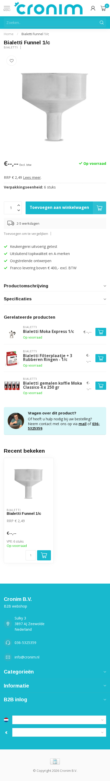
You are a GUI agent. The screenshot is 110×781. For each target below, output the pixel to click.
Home (9, 34)
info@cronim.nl (27, 657)
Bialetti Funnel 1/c (35, 34)
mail (82, 423)
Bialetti (11, 47)
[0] (103, 8)
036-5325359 (25, 642)
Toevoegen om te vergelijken (26, 234)
